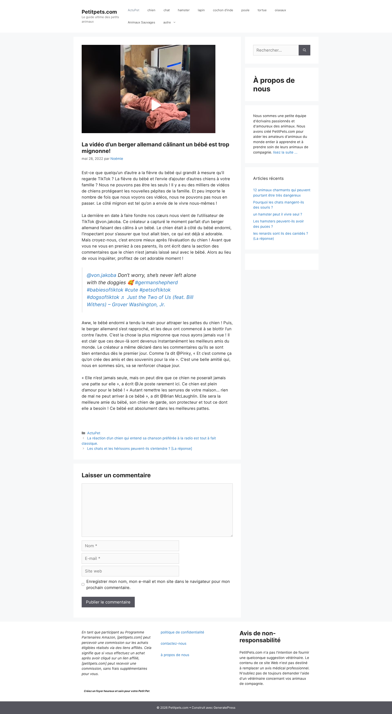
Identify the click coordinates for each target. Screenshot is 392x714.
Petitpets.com (99, 12)
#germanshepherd (156, 282)
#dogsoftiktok (103, 297)
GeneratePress (224, 708)
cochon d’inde (223, 10)
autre (167, 22)
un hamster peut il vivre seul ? (277, 214)
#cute (131, 290)
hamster (184, 10)
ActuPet (133, 10)
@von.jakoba (101, 275)
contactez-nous (173, 643)
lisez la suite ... (285, 152)
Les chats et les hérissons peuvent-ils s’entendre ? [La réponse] (139, 449)
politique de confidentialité (182, 632)
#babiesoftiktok (105, 290)
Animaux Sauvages (141, 22)
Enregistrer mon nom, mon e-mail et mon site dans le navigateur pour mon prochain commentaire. (158, 584)
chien (151, 10)
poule (245, 10)
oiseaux (280, 10)
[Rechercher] (304, 50)
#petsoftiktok (155, 290)
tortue (262, 10)
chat (167, 10)
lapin (201, 10)
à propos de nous (175, 655)
